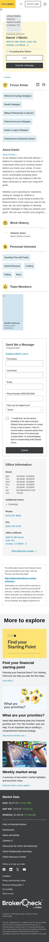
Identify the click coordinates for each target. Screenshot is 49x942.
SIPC (10, 916)
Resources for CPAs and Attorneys (20, 846)
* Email (9, 382)
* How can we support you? (18, 405)
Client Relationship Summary (17, 851)
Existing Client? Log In (17, 353)
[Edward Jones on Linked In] (10, 869)
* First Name (11, 359)
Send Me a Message (24, 65)
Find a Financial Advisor (15, 824)
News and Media (11, 835)
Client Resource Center (14, 857)
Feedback (7, 876)
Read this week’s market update (16, 785)
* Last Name (11, 370)
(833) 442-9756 (13, 526)
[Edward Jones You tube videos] (24, 869)
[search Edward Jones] (21, 4)
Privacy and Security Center (14, 880)
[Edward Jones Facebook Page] (4, 869)
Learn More (8, 680)
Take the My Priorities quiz (14, 735)
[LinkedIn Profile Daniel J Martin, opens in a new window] (37, 84)
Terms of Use (8, 894)
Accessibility (8, 889)
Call (24, 58)
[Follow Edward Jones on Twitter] (17, 869)
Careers (8, 840)
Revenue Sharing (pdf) (13, 885)
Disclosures (8, 830)
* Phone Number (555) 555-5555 (20, 394)
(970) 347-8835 (13, 516)
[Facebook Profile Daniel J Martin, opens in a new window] (43, 84)
